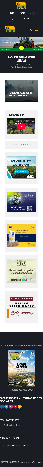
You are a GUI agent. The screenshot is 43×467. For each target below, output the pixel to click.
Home (12, 65)
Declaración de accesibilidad (15, 445)
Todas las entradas (23, 65)
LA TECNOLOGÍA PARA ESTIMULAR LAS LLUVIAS (20, 94)
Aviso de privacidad (10, 438)
